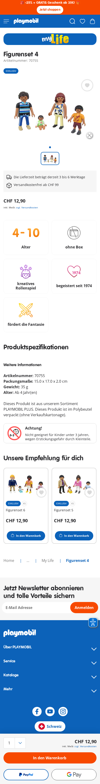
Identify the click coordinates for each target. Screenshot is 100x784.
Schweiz (54, 726)
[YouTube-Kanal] (50, 711)
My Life (48, 560)
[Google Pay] (74, 774)
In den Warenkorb (49, 757)
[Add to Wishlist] (87, 85)
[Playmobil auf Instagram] (63, 711)
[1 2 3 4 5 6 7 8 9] (17, 743)
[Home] (26, 21)
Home (9, 560)
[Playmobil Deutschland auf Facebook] (37, 711)
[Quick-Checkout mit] (26, 774)
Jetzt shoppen (50, 10)
